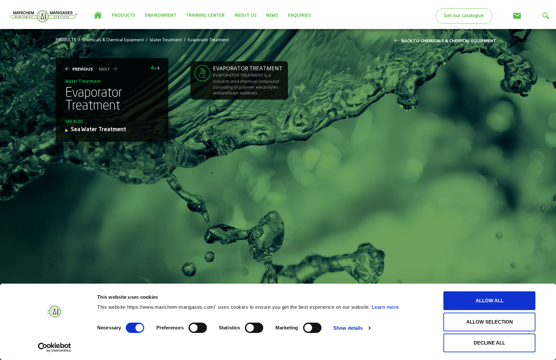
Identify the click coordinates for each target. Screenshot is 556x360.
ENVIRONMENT (160, 15)
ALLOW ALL (490, 300)
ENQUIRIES (299, 15)
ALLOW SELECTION (489, 322)
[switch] (198, 328)
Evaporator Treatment (208, 40)
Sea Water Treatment (98, 129)
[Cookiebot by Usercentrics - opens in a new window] (54, 347)
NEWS (272, 15)
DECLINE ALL (489, 342)
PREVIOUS (82, 69)
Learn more (385, 307)
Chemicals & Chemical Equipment (113, 40)
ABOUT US (245, 15)
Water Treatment (166, 40)
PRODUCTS (123, 15)
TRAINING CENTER (205, 15)
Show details (348, 328)
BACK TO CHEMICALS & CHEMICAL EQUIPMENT (448, 41)
